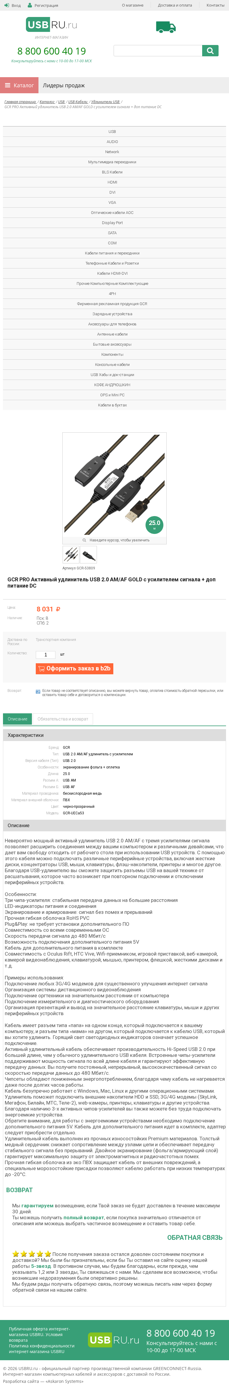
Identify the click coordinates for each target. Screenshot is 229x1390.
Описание (17, 719)
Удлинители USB (105, 101)
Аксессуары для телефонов (112, 324)
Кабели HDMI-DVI (112, 273)
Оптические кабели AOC (112, 212)
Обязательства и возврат (63, 719)
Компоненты (112, 354)
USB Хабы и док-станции (112, 374)
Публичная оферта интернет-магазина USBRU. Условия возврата (39, 1334)
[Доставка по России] (166, 27)
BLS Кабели (112, 172)
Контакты (216, 5)
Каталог (24, 85)
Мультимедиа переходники (112, 162)
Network (112, 152)
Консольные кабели (112, 364)
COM (112, 243)
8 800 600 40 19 (51, 50)
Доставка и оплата (175, 5)
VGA (112, 202)
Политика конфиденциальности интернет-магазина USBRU (42, 1348)
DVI (112, 192)
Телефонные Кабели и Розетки (112, 263)
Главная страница (20, 101)
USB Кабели (78, 101)
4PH (112, 293)
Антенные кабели (112, 334)
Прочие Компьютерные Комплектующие (112, 283)
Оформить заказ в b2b (78, 668)
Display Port (112, 222)
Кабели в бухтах (112, 405)
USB (61, 101)
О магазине (132, 5)
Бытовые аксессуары (112, 344)
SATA (112, 233)
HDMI (112, 182)
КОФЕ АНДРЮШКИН (112, 385)
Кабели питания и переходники (112, 253)
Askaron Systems (64, 1381)
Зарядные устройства (112, 314)
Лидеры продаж (64, 85)
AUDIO (112, 141)
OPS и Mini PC (112, 395)
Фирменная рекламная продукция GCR (112, 304)
